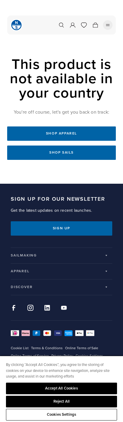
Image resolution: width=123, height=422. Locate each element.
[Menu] (108, 25)
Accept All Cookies (61, 388)
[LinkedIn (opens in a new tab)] (47, 308)
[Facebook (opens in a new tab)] (14, 308)
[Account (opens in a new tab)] (72, 25)
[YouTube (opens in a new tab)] (64, 308)
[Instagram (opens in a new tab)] (30, 308)
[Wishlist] (83, 25)
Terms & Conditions (47, 348)
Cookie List (20, 348)
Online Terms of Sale (81, 348)
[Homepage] (16, 25)
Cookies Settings (61, 414)
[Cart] (95, 25)
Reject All (61, 401)
